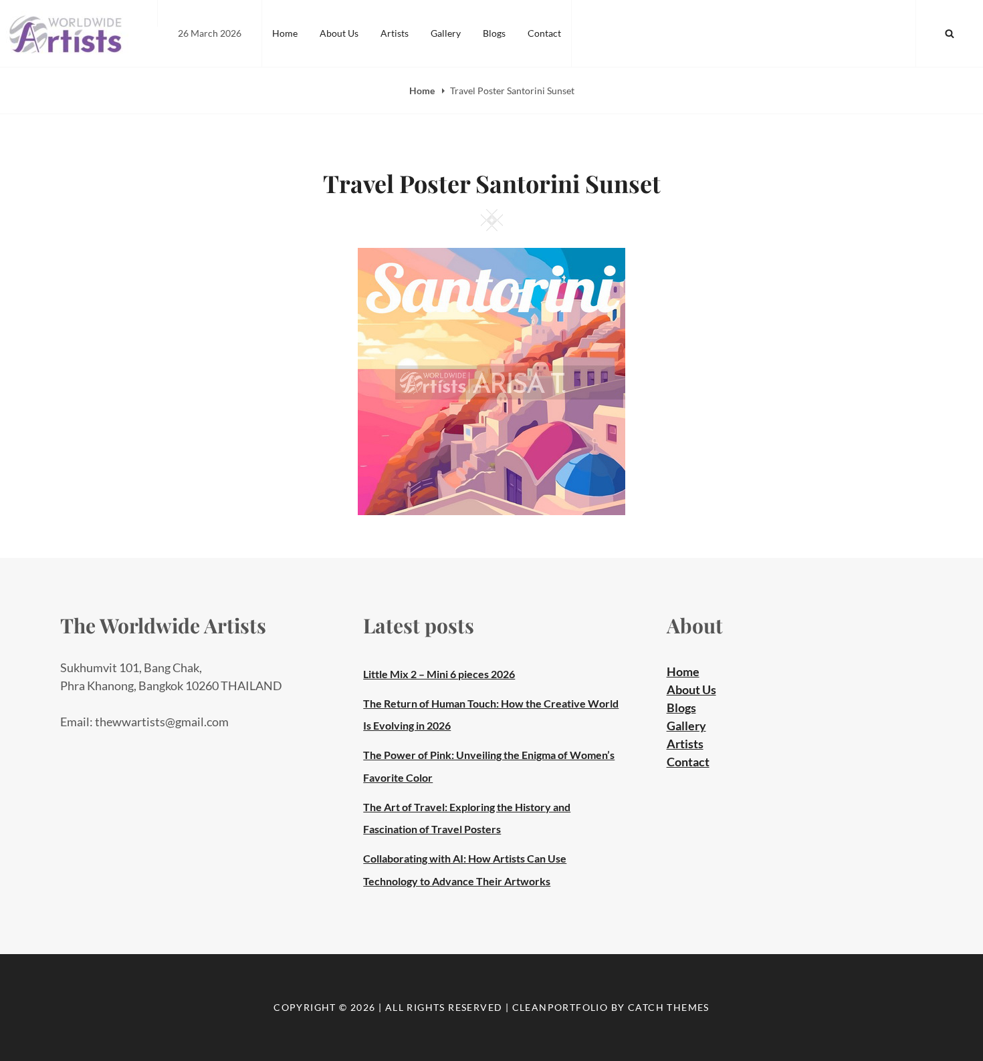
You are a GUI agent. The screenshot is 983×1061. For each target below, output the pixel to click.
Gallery (446, 33)
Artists (394, 33)
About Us (339, 33)
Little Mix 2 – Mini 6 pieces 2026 (439, 673)
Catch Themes (668, 1007)
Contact (544, 33)
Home (285, 33)
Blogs (494, 33)
